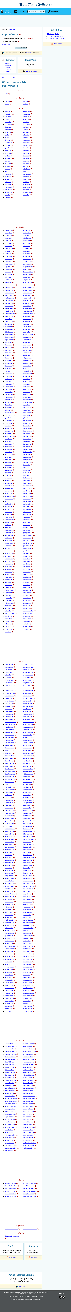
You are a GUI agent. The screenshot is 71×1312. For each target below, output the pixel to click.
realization (27, 941)
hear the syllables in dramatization (15, 782)
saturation (26, 587)
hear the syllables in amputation (14, 256)
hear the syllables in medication (13, 493)
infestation (27, 449)
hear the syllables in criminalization (35, 1054)
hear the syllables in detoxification (15, 1070)
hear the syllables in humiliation (32, 829)
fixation (7, 137)
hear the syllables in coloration (13, 282)
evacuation (27, 795)
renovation (27, 569)
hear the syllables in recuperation (14, 951)
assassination (9, 696)
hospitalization (28, 1083)
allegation (8, 251)
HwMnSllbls (35, 4)
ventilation (27, 626)
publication (27, 551)
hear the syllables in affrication (31, 246)
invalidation (9, 865)
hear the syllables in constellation (15, 308)
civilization (8, 709)
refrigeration (9, 956)
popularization (10, 1117)
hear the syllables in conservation (14, 306)
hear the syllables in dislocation (13, 358)
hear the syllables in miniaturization (16, 1191)
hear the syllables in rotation (30, 179)
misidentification (10, 1194)
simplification (28, 983)
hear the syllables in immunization (34, 836)
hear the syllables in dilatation (12, 355)
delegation (26, 332)
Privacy (27, 1296)
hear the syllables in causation (31, 114)
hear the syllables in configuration (33, 729)
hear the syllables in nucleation (13, 512)
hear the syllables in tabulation (31, 605)
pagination (8, 527)
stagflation (27, 184)
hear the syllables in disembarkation (16, 771)
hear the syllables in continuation (33, 737)
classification (9, 711)
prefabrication (28, 920)
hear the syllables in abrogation (13, 233)
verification (8, 1009)
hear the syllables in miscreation (14, 499)
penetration (8, 530)
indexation (8, 447)
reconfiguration (10, 1127)
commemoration (10, 722)
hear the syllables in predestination (16, 920)
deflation (26, 127)
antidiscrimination (29, 1183)
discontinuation (10, 1072)
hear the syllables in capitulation (14, 703)
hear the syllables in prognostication (16, 930)
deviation (26, 353)
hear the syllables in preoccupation (34, 922)
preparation (8, 540)
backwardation (28, 272)
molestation (27, 504)
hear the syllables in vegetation (13, 626)
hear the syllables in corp (9, 93)
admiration (27, 238)
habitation (26, 423)
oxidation (26, 525)
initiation (26, 852)
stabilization (27, 990)
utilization (8, 1006)
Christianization (28, 706)
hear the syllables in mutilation (32, 506)
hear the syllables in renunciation (33, 967)
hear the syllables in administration (34, 672)
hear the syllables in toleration (13, 611)
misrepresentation (11, 1101)
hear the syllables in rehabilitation (15, 1132)
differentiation (28, 1070)
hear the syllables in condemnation (15, 293)
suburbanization (28, 1145)
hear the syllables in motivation (13, 506)
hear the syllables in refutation (31, 561)
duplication (8, 368)
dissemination (9, 776)
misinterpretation (29, 1098)
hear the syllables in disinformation (16, 774)
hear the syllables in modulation (14, 504)
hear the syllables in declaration (13, 324)
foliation (8, 410)
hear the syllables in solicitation (32, 985)
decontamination (10, 1059)
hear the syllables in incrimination (34, 847)
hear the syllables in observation (32, 514)
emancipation (9, 790)
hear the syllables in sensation (12, 184)
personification (10, 1114)
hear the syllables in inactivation (32, 842)
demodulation (28, 753)
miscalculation (9, 886)
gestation (8, 145)
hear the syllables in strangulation (33, 600)
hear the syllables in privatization (15, 928)
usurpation (8, 619)
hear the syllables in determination (34, 763)
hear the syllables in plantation (31, 169)
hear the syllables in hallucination (33, 826)
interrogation (27, 860)
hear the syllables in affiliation (13, 675)
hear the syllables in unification (32, 1001)
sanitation (26, 585)
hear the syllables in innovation (13, 457)
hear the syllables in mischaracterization (38, 1191)
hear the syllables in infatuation (32, 849)
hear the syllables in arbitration (32, 264)
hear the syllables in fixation (11, 137)
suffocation (27, 603)
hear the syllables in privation (12, 171)
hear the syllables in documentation (16, 779)
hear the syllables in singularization (16, 1145)
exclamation (9, 387)
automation (8, 269)
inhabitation (9, 852)
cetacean (26, 117)
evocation (26, 381)
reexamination (28, 1130)
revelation (8, 582)
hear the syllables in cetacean (30, 116)
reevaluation (9, 1130)
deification (8, 750)
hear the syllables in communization (16, 724)
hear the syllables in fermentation (33, 402)
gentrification (27, 821)
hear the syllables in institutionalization (19, 1229)
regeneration (27, 956)
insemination (27, 855)
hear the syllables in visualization (15, 1150)
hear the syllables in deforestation (15, 748)
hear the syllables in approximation (34, 690)
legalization (9, 873)
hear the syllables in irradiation (32, 868)
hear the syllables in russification (15, 980)
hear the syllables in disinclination (34, 771)
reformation (9, 561)
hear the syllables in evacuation (32, 795)
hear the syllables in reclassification (16, 1124)
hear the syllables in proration (12, 174)
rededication (9, 954)
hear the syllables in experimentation (36, 1080)
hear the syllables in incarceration (33, 844)
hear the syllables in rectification (33, 948)
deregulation (9, 761)
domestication (28, 779)
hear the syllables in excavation (13, 384)
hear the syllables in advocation (13, 243)
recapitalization (28, 1194)
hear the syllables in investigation (33, 865)
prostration (27, 174)
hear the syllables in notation (30, 163)
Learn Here (33, 1257)
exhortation (8, 389)
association (8, 698)
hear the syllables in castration (13, 114)
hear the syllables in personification (16, 1114)
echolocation (27, 782)
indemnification (28, 1088)
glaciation (26, 418)
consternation (27, 308)
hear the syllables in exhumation (32, 389)
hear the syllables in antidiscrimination (37, 1183)
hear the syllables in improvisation (15, 842)
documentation (10, 779)
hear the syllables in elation (11, 135)
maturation (8, 491)
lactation (8, 153)
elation (7, 135)
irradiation (26, 868)
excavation (8, 384)
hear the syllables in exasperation (33, 802)
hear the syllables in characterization (35, 1049)
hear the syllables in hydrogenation (34, 831)
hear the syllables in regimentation (15, 959)
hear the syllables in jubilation (12, 475)
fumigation (27, 413)
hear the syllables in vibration (31, 195)
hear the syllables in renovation (32, 569)
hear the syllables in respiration (32, 577)
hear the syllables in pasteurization (34, 912)
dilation (26, 130)
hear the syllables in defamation (32, 326)
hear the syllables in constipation (14, 311)
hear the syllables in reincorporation (35, 1132)
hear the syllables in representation (34, 969)
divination (8, 366)
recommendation (10, 946)
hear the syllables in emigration (13, 376)
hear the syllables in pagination (13, 527)
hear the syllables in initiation (31, 852)
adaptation (8, 238)
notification (8, 899)
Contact (41, 1296)
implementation (28, 839)
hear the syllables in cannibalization (16, 1046)
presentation (27, 540)
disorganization (28, 1072)
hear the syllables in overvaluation (15, 1111)
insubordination (10, 1091)
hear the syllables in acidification (14, 1043)
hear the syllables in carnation (31, 111)
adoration (8, 241)
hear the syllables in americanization (17, 1183)
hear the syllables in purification (32, 933)
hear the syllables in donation (12, 132)
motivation (8, 506)
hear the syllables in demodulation (34, 753)
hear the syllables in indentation (32, 444)
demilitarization (28, 1186)
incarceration (27, 844)
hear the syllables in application (32, 261)
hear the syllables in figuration (31, 405)
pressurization (9, 925)
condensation (27, 293)
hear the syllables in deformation (14, 329)
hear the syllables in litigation (31, 483)
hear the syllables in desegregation (15, 763)
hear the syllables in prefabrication (34, 920)
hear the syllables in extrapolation (15, 813)
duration (26, 132)
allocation (26, 251)
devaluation (27, 766)
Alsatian (7, 111)
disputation (8, 360)
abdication (8, 230)
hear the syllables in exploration (32, 397)
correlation (27, 319)
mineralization (10, 1096)
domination (27, 366)
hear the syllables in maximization (15, 881)
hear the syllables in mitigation (13, 501)
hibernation (27, 426)
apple (8, 67)
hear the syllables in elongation (32, 371)
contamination (9, 737)
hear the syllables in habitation (31, 423)
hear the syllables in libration (30, 153)
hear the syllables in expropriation (15, 810)
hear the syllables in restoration (13, 579)
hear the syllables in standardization (35, 993)
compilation (9, 287)
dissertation (27, 360)
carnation (26, 111)
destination (8, 350)
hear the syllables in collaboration (33, 716)
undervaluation (28, 1148)
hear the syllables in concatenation (34, 724)
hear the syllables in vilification (13, 1011)
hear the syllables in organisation (33, 902)
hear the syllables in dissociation (33, 776)
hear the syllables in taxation (30, 189)
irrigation (26, 470)
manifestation (9, 878)
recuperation (9, 951)
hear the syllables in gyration (12, 148)
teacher (8, 69)
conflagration (9, 298)
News (16, 1296)
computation (9, 290)
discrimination (28, 769)
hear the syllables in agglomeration (34, 675)
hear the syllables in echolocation (33, 782)
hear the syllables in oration (29, 166)
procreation (8, 546)
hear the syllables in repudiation (14, 972)
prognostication (10, 930)
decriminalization (10, 1186)
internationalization (30, 1229)
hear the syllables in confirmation (15, 295)
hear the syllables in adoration (12, 240)
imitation (26, 428)
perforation (27, 530)
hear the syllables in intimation (13, 465)
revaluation (8, 977)
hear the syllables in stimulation (32, 598)
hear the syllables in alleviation (32, 677)
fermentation (27, 402)
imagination (9, 836)
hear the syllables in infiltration (13, 452)
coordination (27, 740)
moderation (27, 501)
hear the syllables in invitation (31, 467)
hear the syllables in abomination (33, 664)
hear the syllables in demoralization (16, 1064)
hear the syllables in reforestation (33, 954)
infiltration (8, 452)
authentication (28, 698)
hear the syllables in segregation (32, 590)
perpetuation (9, 915)
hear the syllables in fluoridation (32, 407)
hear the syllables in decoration (32, 324)
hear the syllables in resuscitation (15, 975)
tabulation (26, 606)
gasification (8, 821)
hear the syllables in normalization (34, 896)
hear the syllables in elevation (12, 371)
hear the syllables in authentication (34, 698)
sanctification (27, 980)
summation (8, 190)
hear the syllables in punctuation (14, 553)
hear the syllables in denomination (34, 755)
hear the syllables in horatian (30, 148)
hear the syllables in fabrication (13, 399)
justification (27, 870)
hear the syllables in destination (14, 350)
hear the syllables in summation (14, 189)
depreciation (27, 758)
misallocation (9, 883)
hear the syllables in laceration (31, 475)
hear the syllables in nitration (12, 163)
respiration (27, 577)
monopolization (28, 1101)
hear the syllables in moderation (32, 501)
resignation (8, 577)
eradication (8, 795)
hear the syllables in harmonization (16, 829)
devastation (8, 353)
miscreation (9, 499)
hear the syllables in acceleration (14, 667)
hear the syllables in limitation (31, 480)
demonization (9, 756)
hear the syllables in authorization (15, 701)
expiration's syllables (20, 34)
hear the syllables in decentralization (17, 1057)
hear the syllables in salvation (12, 182)
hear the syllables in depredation (14, 339)
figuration (26, 405)
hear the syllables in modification (14, 891)
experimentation (28, 1080)
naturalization (28, 1104)
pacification (27, 909)
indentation (27, 444)
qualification (9, 936)
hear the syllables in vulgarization (33, 1011)
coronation (8, 319)
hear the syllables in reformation (14, 561)
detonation (27, 350)
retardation (27, 580)
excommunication (11, 1080)
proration (8, 174)
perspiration (27, 533)
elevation (8, 371)
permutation (9, 533)
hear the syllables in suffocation (32, 603)
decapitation (9, 745)
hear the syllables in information (14, 454)
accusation (8, 235)
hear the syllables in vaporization (33, 1006)
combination (27, 282)
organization (9, 904)
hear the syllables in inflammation (34, 452)
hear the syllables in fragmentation (16, 412)
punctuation (9, 553)
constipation (9, 311)
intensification (28, 1091)
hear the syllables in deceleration (33, 745)
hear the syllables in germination (14, 418)
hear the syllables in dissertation (32, 360)
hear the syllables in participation (15, 912)
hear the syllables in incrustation (33, 441)
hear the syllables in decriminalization (18, 1186)
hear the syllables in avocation (12, 272)
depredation (9, 340)
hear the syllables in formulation (33, 410)
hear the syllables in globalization (15, 823)
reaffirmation (9, 941)
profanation (27, 546)
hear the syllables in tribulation (32, 616)
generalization (9, 1083)
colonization (9, 719)
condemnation (9, 293)
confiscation (27, 295)
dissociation (27, 776)
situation (26, 595)
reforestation (27, 954)
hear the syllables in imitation (31, 428)
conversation (9, 316)
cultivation (27, 321)
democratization (28, 1062)
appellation (8, 261)
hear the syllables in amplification (33, 682)
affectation (27, 243)
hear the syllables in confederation (15, 729)
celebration (8, 280)
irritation (8, 473)
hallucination (27, 826)
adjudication (9, 672)
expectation (8, 392)
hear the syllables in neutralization (15, 896)
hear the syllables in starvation (31, 187)
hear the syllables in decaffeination (34, 742)
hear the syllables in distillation (32, 363)
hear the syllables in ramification (14, 938)
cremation (8, 122)
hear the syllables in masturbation (33, 488)
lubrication (8, 486)
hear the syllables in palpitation (32, 527)
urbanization (27, 1003)
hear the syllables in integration (32, 462)
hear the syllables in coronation (13, 319)
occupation (8, 517)
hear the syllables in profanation (32, 545)
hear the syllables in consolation (32, 306)
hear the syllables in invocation (13, 470)
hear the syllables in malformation (15, 488)
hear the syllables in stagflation (32, 184)
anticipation (27, 685)
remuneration (27, 964)
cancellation (27, 277)
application (27, 261)
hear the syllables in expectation (14, 392)
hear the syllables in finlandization (15, 818)
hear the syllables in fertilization (33, 815)
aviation (26, 269)
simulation (8, 595)
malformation (9, 488)
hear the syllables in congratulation (34, 732)
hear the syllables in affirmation (14, 246)
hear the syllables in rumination (13, 585)
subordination (28, 996)
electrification (28, 1078)
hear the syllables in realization (32, 941)
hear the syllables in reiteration (13, 962)
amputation (8, 256)
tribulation (27, 616)
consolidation (27, 735)
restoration (8, 580)
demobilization (10, 1062)
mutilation (26, 506)
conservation (9, 306)
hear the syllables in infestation (32, 449)
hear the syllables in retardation (32, 579)
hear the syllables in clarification (32, 709)
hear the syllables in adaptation (13, 238)
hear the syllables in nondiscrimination (18, 1106)
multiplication (28, 891)
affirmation (8, 246)
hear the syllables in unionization (14, 1003)
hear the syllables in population (32, 538)
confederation (9, 730)
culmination (9, 321)
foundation (8, 143)
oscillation (8, 522)
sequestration (27, 593)
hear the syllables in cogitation (31, 279)
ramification (9, 938)
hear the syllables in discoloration (15, 769)
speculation (8, 598)
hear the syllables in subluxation (14, 603)
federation (8, 402)
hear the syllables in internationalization (38, 1229)
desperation (27, 347)
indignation (8, 449)
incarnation (27, 439)
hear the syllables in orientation (32, 904)
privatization (9, 928)
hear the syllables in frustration (32, 142)
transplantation (10, 613)
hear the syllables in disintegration (34, 774)
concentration (27, 290)
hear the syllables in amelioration (33, 680)
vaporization (27, 1006)
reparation (8, 572)
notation (26, 163)
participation (9, 912)
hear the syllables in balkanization (34, 701)
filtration (26, 135)
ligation (7, 156)
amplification (27, 683)
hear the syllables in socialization (14, 985)
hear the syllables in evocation (31, 381)
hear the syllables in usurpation (13, 618)
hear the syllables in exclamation (14, 386)
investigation (27, 865)
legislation (8, 478)
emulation (26, 376)
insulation (8, 462)
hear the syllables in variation (31, 624)
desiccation (8, 345)
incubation (8, 444)
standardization (28, 993)
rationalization (10, 1119)
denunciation (9, 758)
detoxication (9, 766)
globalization (9, 823)
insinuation (8, 857)
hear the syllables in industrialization (36, 1188)
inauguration (9, 844)
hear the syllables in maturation (13, 491)
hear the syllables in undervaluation (35, 1148)
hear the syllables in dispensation (33, 358)
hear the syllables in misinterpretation (36, 1098)
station (25, 104)
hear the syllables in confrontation (34, 298)
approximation (28, 690)
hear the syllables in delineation (14, 753)
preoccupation (28, 923)
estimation (8, 381)
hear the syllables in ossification (14, 909)
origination (8, 907)
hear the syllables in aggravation (14, 248)
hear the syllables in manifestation (15, 878)
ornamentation (28, 907)
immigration (9, 431)
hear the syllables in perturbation (14, 535)
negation (26, 161)
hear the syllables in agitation (31, 248)
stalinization (9, 993)
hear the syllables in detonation (32, 350)
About (10, 1296)
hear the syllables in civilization (13, 709)
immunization (28, 836)
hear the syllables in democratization (35, 1062)
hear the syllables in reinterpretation (17, 1135)
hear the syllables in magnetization (16, 875)
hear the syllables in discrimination (34, 769)
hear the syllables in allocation (31, 251)
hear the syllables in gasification (14, 821)
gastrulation (9, 415)
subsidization (9, 998)
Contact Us (28, 52)
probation (26, 171)
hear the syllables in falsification (14, 815)
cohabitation (9, 717)
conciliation (9, 727)
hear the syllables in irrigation (31, 470)
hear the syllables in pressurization (15, 925)
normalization (28, 896)
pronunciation (9, 933)
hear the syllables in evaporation (32, 797)
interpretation (9, 860)
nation (25, 101)
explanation (9, 394)
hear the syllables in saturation (31, 587)
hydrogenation (28, 831)
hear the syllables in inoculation (14, 855)
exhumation (27, 389)
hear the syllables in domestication (34, 779)
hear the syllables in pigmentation (34, 535)
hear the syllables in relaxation (31, 566)
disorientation (9, 1075)
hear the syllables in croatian (30, 122)
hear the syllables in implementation (35, 839)
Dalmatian (26, 124)
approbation (9, 264)
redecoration (27, 951)
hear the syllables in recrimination (15, 948)
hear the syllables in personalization (35, 1111)
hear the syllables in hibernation (32, 426)
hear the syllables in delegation (32, 332)
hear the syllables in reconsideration (35, 1127)
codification (9, 714)
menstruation (9, 496)
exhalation (26, 387)
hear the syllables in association (13, 698)
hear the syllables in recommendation (17, 946)
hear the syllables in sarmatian (13, 587)
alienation (8, 677)
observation (27, 514)
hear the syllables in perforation (32, 530)
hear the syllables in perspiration (33, 532)
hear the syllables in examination (14, 802)
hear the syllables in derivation (13, 342)
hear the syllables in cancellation (33, 277)
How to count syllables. (55, 36)
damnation (8, 127)
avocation (8, 272)
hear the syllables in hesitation (13, 426)
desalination (27, 761)
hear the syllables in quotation (12, 176)
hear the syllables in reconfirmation (34, 946)
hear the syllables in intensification (34, 1090)
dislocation (8, 358)
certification (9, 706)
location (26, 156)
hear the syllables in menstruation (15, 496)
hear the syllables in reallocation (14, 943)
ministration (27, 496)
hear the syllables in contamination (16, 737)
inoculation (8, 855)
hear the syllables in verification (14, 1008)
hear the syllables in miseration (32, 499)
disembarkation (10, 771)
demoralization (10, 1064)
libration (26, 153)
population (27, 538)
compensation (28, 285)
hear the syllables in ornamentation (34, 907)
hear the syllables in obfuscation (32, 512)
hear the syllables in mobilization (15, 888)
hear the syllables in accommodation (35, 667)
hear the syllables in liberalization (15, 1093)
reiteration (8, 962)
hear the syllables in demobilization (16, 1062)
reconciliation (27, 1124)
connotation (9, 303)
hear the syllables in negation (30, 161)
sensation (8, 184)
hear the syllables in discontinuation (16, 1072)
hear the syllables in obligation (13, 514)
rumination (8, 585)
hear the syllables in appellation (14, 261)
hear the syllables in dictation (12, 129)
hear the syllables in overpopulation (16, 1109)
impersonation (9, 839)
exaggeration (27, 800)
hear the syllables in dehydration (14, 332)
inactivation (27, 842)
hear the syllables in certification (14, 706)
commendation (10, 285)
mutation (26, 158)
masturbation (27, 488)
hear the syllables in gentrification (34, 821)
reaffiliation (27, 1119)
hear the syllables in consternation (34, 308)
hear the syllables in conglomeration (16, 732)
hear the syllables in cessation (12, 116)
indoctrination (9, 850)
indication (26, 447)
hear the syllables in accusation (13, 235)
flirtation (26, 137)
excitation (26, 384)
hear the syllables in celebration (13, 279)
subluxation (9, 603)
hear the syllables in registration (14, 564)
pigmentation (27, 535)
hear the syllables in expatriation (33, 808)
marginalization (28, 1093)
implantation (27, 431)
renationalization (10, 1196)
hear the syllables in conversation (14, 316)
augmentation (28, 267)
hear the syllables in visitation (12, 632)
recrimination (9, 949)
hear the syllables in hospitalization (35, 1083)
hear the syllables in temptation (13, 192)
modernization (28, 889)
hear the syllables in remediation (14, 964)
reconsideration (28, 1127)
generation (27, 415)
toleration (8, 611)
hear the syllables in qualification (14, 935)
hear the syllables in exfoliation (13, 805)
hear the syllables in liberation (12, 480)
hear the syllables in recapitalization (35, 1194)
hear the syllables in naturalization (34, 1103)
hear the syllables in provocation (14, 551)
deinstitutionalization (12, 1236)
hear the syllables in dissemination (15, 776)
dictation (8, 130)
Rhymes (10, 29)
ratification (27, 938)
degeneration (27, 748)
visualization (9, 1151)
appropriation (9, 690)
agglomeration (28, 675)
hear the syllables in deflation (31, 127)
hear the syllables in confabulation (34, 727)
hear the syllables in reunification (14, 1140)
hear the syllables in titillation (31, 608)
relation (7, 179)
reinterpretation (10, 1135)
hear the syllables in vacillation (13, 621)
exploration (27, 397)
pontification (9, 917)
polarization (27, 915)
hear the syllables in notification (14, 899)
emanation (8, 373)
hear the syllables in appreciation (33, 688)
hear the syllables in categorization (16, 1049)
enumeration (27, 790)
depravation (27, 337)
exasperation (27, 803)
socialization (9, 985)
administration (28, 672)
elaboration (8, 787)
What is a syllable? (53, 34)
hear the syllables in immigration (14, 431)
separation (8, 593)
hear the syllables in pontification (15, 917)
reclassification (10, 1124)
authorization (9, 701)
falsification (9, 816)
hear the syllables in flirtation (31, 137)
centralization (28, 703)
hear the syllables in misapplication (34, 883)
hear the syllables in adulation (31, 240)
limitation (26, 480)
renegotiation (9, 1137)
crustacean (8, 124)
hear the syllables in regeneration (33, 956)
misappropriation (29, 1096)
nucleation (8, 512)
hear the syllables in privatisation (33, 925)
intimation (8, 465)
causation (26, 114)
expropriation (9, 810)
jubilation (8, 475)
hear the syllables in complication (33, 287)
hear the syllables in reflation (30, 176)
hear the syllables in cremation (13, 122)
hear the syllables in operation (31, 517)
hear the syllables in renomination (15, 967)
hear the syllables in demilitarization (35, 1186)
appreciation (27, 688)
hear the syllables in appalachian (14, 688)
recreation (26, 559)
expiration (26, 392)
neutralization (9, 896)
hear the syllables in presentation (33, 540)
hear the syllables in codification (14, 714)
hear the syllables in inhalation (31, 454)
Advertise (34, 1296)
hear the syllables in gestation (12, 145)
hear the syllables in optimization (15, 902)
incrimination (27, 847)
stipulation (8, 600)
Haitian (7, 101)
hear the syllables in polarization (33, 915)
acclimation (27, 233)
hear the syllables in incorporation (15, 847)
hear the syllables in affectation (32, 243)
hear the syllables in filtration (31, 135)
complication (27, 287)
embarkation (27, 373)
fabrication (8, 400)
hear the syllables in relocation (13, 569)
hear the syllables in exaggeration (33, 800)
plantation (26, 169)
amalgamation (9, 680)
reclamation (9, 559)
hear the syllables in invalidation (14, 865)
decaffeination (28, 743)
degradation (27, 329)
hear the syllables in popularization (16, 1116)
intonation (26, 465)
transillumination (10, 1148)
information (9, 454)
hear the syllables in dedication (13, 326)
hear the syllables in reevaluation (14, 1130)
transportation (28, 613)
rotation (26, 179)
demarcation (9, 334)
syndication (8, 606)
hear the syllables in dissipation (13, 363)
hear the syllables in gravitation (13, 423)
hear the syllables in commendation (16, 285)
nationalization (10, 1104)
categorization (9, 1049)
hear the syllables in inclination (13, 441)
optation (7, 166)
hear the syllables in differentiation (34, 1070)
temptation (8, 192)
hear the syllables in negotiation (32, 894)
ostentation (27, 522)
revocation (26, 582)
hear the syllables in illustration (13, 428)
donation (8, 132)
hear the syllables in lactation (12, 153)
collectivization (10, 1051)
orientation (27, 904)
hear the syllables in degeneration (33, 748)
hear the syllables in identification (15, 1085)
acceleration (9, 667)
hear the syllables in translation (32, 192)
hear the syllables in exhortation (14, 389)
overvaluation (9, 1111)
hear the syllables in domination (32, 366)
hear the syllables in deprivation (32, 339)
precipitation (27, 917)
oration (25, 166)
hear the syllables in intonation (32, 465)
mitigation (8, 501)
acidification (9, 1044)
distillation (27, 363)
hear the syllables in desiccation (13, 345)
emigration (8, 376)
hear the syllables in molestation (33, 504)
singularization (10, 1145)
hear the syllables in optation (12, 166)
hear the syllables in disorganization (35, 1072)
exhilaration (27, 805)
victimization (27, 1009)
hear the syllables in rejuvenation (33, 962)
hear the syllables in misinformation (35, 886)
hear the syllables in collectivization (16, 1051)
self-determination (29, 1143)
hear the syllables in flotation (12, 140)
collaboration (27, 717)
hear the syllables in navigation (13, 509)
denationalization (10, 1188)
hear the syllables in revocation (32, 582)
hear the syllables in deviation (31, 352)
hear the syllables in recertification (34, 1122)
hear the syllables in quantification (34, 935)
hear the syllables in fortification (33, 818)
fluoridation (27, 407)
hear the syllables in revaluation (14, 977)
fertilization (27, 816)
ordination (26, 520)
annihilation (9, 685)
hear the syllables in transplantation (16, 613)
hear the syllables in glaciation (31, 418)
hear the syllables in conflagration (15, 298)
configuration (27, 730)
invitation (26, 467)
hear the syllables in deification (13, 750)
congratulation (28, 732)
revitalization (27, 1140)
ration (7, 104)
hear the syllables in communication (35, 722)
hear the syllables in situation (31, 595)
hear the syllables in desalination (33, 761)
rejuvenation (27, 962)
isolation (26, 473)
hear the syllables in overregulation (34, 1109)
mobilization (9, 889)
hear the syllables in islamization (14, 870)
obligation (8, 514)
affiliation (8, 675)
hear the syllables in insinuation (14, 857)
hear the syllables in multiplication (34, 891)
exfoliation (8, 805)
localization (27, 873)
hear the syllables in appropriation (15, 690)
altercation (27, 254)
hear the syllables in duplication (14, 368)
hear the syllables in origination (13, 907)
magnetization (9, 876)
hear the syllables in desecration (32, 342)
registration (9, 564)
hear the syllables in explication (32, 394)
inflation (26, 150)
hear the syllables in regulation (31, 564)
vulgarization (27, 1011)
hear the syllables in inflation (30, 150)
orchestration (9, 520)
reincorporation (28, 1132)
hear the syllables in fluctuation (13, 407)
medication (8, 493)
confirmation (9, 295)
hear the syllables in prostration (32, 174)
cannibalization (10, 1046)
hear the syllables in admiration (32, 238)
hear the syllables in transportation (34, 613)
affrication (26, 246)
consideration (9, 735)
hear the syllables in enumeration (33, 789)
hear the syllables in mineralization (16, 1096)
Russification (9, 980)
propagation (9, 548)
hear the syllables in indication (31, 446)
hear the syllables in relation (11, 179)
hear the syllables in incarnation (32, 439)
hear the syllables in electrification (34, 1077)
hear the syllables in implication (14, 433)
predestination (9, 920)
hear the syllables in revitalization (33, 1140)
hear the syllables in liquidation (13, 483)
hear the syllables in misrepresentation (18, 1101)
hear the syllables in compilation (14, 287)
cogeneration (27, 714)
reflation (26, 177)
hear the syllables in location (30, 156)
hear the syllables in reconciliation (34, 1124)
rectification (27, 949)
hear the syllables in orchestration (15, 519)
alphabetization (28, 1044)
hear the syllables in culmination (14, 321)
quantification (28, 936)
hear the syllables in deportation (14, 337)
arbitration (27, 264)
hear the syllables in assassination (15, 696)
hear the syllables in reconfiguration (16, 1127)
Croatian (26, 122)
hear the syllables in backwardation (34, 272)
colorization (27, 719)
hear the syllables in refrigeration (14, 956)
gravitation (8, 423)
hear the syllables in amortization (15, 682)
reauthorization (10, 1122)
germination (9, 418)
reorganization (28, 1137)
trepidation (8, 616)
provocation (9, 551)
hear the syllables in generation (32, 415)
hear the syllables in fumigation (32, 412)
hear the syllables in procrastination (35, 928)
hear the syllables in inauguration (15, 844)
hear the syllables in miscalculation (16, 886)
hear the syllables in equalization (14, 792)
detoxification (9, 1070)
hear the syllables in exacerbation (14, 800)
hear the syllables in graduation (13, 420)
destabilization (28, 1067)
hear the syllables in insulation (13, 462)
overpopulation (10, 1109)
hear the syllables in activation (31, 235)
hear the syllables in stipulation (13, 600)
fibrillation (8, 405)
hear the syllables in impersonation (16, 839)
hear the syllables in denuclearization (36, 1064)
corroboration (9, 743)
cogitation (26, 280)
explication (27, 394)
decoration (26, 324)
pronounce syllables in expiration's (18, 41)
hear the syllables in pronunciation (15, 933)
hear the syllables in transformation (35, 611)
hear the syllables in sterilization (14, 995)
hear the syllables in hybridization (15, 831)
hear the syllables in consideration (15, 735)
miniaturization (10, 1191)
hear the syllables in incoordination (16, 1088)
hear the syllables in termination (14, 608)
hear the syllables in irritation (12, 472)
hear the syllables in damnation (13, 127)
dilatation (8, 355)
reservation (27, 574)
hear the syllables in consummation (16, 313)
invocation (8, 470)
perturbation (9, 535)
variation (26, 624)
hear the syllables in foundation (13, 142)
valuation (8, 624)
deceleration (27, 745)
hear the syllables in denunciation (15, 758)
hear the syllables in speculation (14, 598)
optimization (9, 902)
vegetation (8, 626)
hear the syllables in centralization (34, 703)
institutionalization (11, 1229)
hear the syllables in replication (32, 572)
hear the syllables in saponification (15, 1143)
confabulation (28, 727)
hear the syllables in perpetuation (15, 915)
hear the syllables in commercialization (37, 1051)
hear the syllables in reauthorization (16, 1122)
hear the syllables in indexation (13, 446)
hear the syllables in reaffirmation (15, 941)
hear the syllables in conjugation (32, 300)
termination (9, 608)
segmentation (9, 590)
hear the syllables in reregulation (33, 972)
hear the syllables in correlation (32, 319)
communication (28, 722)
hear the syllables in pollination (13, 538)
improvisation (9, 842)
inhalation (26, 454)
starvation (26, 187)
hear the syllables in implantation (33, 431)
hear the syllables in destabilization (35, 1067)
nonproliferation (28, 1106)
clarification (27, 709)
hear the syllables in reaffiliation (32, 1119)
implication (8, 433)
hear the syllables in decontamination (17, 1059)
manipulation (27, 878)
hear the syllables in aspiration (13, 266)
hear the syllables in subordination (34, 995)
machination (27, 486)
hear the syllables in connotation (14, 303)
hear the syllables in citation (11, 119)
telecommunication (29, 1196)
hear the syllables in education (31, 368)
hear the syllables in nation (29, 101)
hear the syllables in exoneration (14, 808)
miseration (27, 499)
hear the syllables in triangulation (15, 1001)
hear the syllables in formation (31, 140)
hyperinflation (9, 834)
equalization (9, 792)
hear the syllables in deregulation (14, 761)
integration (27, 462)
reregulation (27, 972)
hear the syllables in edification (13, 784)
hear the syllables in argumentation (16, 693)
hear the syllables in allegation (13, 251)
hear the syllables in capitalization (34, 1046)
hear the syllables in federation (13, 402)
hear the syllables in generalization (16, 1083)
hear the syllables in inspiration (32, 457)
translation (27, 192)
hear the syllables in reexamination (34, 1130)
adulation (26, 241)
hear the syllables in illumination (33, 834)
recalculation (27, 943)
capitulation (9, 703)
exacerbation (9, 800)
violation (26, 629)
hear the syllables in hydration (12, 150)
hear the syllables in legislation (13, 478)
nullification (27, 899)
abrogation (8, 233)
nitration (8, 163)
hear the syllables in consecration (33, 303)
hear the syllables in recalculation (33, 943)
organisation (27, 902)
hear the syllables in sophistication (15, 988)
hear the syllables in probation (31, 171)
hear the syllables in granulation (32, 420)
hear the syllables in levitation (31, 478)
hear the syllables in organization (14, 904)
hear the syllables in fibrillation (13, 405)
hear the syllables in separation (13, 592)
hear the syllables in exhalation (32, 386)
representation (28, 969)
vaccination (27, 619)
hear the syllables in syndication (14, 605)
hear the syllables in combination (33, 282)
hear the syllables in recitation (31, 556)
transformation (28, 611)
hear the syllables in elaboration (14, 787)
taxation (26, 190)
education (26, 368)
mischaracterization (29, 1191)
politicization (27, 1114)
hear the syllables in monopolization (35, 1101)
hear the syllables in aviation (30, 269)
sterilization (9, 996)
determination (28, 763)
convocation (27, 316)
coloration (8, 282)
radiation (26, 553)
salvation (8, 182)
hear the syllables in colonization (14, 719)
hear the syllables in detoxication (14, 766)
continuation (27, 737)
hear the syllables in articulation (32, 693)
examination (9, 803)
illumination (27, 834)
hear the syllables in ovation (11, 169)
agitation (26, 248)
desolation (8, 347)
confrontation (27, 298)
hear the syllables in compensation (34, 285)
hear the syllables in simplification (34, 982)
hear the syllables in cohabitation (14, 716)
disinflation (27, 355)
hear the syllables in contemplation (34, 313)
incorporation (9, 847)
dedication (8, 327)
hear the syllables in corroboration (15, 742)
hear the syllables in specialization (34, 988)
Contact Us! (22, 1286)
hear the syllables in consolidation (34, 735)
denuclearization (28, 1064)
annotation (27, 259)
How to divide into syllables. (57, 38)
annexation (8, 259)
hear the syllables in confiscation (33, 295)
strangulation (27, 600)
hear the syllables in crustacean (13, 124)
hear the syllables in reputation (13, 574)
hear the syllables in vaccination (32, 618)
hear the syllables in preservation (14, 543)
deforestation (9, 748)
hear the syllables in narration (12, 161)
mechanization (28, 881)
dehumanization (28, 1059)
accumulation (27, 670)
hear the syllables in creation (30, 119)
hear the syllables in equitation (13, 379)
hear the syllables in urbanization (33, 1003)
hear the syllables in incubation (13, 444)
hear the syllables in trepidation (13, 616)
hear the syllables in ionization (13, 868)
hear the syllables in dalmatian (31, 124)
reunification (9, 1140)
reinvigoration (28, 1135)
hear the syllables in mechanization (34, 881)
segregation (27, 590)
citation (7, 119)
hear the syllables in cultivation (32, 321)
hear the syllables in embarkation (33, 373)
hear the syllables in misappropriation (36, 1096)
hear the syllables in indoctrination (15, 849)
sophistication (9, 988)
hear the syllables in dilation (30, 129)
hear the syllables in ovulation (12, 525)
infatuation (27, 850)
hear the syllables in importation (33, 433)
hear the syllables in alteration (12, 253)
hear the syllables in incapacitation (34, 1085)
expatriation (27, 808)
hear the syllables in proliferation (33, 930)
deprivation (27, 340)
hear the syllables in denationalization (18, 1188)
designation (27, 345)
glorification (27, 823)
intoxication (27, 863)
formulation (27, 410)
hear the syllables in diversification (15, 1077)
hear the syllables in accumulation (33, 669)
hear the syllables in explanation (14, 394)
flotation (8, 140)
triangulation (9, 1001)
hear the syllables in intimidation (14, 862)
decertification (28, 1057)
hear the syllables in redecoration (33, 951)
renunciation (27, 967)
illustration (8, 428)
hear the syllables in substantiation (34, 998)
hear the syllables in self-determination (37, 1143)
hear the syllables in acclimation (32, 233)
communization (10, 724)
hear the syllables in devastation (14, 352)
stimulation (27, 598)
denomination (28, 756)
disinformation (10, 774)
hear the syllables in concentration (34, 290)
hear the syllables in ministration (33, 496)
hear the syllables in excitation (31, 384)
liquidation (8, 483)
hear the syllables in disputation (14, 360)
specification (9, 990)
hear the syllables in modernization (34, 888)
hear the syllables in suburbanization (35, 1145)
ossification (8, 909)
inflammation (27, 452)
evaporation (27, 797)
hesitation (8, 426)
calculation (27, 274)
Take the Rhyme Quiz (31, 71)
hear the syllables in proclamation (33, 543)
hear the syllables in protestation (33, 548)
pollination (8, 538)
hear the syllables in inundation (13, 467)
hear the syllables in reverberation (33, 977)
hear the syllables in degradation (33, 329)
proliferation (27, 930)
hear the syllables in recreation (31, 559)
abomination (27, 664)
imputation (27, 436)
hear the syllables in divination (13, 366)
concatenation (28, 724)
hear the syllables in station (29, 104)
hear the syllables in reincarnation (33, 959)
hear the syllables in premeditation (15, 922)
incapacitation (28, 1085)
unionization (9, 1003)
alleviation (26, 677)
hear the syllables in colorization (33, 719)
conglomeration (10, 732)
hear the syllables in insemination (33, 855)
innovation (8, 457)
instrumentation (28, 857)
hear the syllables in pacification (32, 909)
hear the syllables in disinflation (32, 355)
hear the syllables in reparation (13, 572)
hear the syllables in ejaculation (32, 784)
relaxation (26, 566)
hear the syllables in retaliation (32, 975)
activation (26, 235)
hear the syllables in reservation (32, 574)
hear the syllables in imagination (14, 836)
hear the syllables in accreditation (15, 669)
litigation (26, 483)
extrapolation (9, 813)
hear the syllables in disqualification (35, 1075)
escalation (26, 379)
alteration (8, 254)
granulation (27, 420)
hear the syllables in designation (32, 345)
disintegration (28, 774)
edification (8, 784)
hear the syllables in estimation (13, 381)
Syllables (4, 78)
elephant (8, 65)
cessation (8, 117)
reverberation (27, 977)
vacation (7, 195)
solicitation (27, 985)
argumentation (10, 693)
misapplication (28, 883)
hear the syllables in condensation (33, 293)
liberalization (9, 1093)
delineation (8, 753)
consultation (27, 311)
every (8, 71)
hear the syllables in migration (13, 158)
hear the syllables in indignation (14, 449)
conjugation (27, 300)
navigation (8, 509)
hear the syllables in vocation (12, 197)
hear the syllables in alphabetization (35, 1043)
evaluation (8, 797)
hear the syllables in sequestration (34, 592)
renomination (9, 967)
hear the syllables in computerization (17, 1054)
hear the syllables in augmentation (34, 266)
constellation (9, 308)
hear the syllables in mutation (31, 158)
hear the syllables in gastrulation (14, 415)
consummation (10, 314)
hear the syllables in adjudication (14, 672)
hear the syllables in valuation (12, 624)
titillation (26, 608)
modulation (8, 504)
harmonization (10, 829)
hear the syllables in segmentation (15, 590)
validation (26, 621)
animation (26, 256)
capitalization (27, 1046)
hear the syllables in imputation (32, 436)
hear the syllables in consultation (33, 311)
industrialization (28, 1188)
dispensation (27, 358)
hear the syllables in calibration (13, 277)
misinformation (28, 886)
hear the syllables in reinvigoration (34, 1135)
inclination (8, 441)
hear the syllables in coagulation (32, 711)
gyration (7, 148)
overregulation (28, 1109)
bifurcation (8, 274)
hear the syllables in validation (31, 621)
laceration (26, 475)
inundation (8, 467)
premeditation (9, 923)
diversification (9, 1078)
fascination (27, 400)
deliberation (27, 750)
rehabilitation (9, 1132)
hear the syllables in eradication (13, 795)
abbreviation (9, 664)
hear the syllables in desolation (13, 347)
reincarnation (27, 959)
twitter (63, 1297)
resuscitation (9, 975)
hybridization (9, 831)
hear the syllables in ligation (11, 156)
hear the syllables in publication (32, 551)
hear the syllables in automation (14, 269)
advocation (8, 243)
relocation (8, 569)
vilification (8, 1011)
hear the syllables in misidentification (17, 1194)
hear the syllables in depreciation (33, 758)
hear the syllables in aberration (31, 230)
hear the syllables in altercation (32, 253)
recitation (26, 556)
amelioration (27, 680)
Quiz (14, 29)
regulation (26, 564)
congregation (9, 300)
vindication (8, 629)
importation (27, 433)
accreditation (9, 670)
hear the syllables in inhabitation (14, 852)
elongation (27, 371)
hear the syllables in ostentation (32, 522)
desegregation (9, 763)
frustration (27, 143)
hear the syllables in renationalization (17, 1196)
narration (8, 161)
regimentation (9, 959)
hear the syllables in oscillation (13, 522)
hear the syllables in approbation (14, 264)
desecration (27, 342)
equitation (8, 379)
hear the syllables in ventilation (32, 626)
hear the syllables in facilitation (32, 813)
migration (8, 158)
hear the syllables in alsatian (11, 111)
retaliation (26, 975)
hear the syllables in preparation (14, 540)
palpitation (27, 527)
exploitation (9, 397)
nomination (27, 509)
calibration (8, 277)
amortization (9, 683)
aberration (26, 230)
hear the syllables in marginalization (35, 1093)
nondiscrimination (11, 1106)
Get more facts (12, 1257)
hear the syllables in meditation (32, 493)
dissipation (8, 363)
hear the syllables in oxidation (31, 525)
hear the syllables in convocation (33, 316)
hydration (8, 150)
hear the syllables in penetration (14, 530)
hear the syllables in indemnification (35, 1088)
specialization (28, 988)
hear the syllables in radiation (31, 553)
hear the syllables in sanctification (33, 980)
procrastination (28, 928)
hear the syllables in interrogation (33, 860)
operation (26, 517)
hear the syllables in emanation (13, 373)
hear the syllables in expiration (31, 392)
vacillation (8, 621)
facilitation (27, 813)
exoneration (9, 808)
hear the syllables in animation (31, 256)
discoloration (9, 769)
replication (27, 572)
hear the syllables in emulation (31, 376)
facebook (60, 1297)
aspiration (8, 267)
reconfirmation (28, 946)
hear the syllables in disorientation (15, 1075)
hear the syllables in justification (32, 870)
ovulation (8, 525)
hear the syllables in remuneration (34, 964)
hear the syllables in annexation (13, 259)
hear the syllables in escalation (31, 379)
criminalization (28, 1054)
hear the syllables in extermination (34, 810)
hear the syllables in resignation (14, 577)
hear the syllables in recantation (14, 556)
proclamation (27, 543)
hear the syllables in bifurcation (13, 274)
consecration (27, 303)
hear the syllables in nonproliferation (36, 1106)
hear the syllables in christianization (35, 706)
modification (9, 891)
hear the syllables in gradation (31, 145)
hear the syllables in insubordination (17, 1090)
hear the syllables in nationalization (16, 1103)
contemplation (28, 314)
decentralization (10, 1057)
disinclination (27, 771)
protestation (27, 548)
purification (27, 933)
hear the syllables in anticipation (33, 685)
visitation (8, 632)
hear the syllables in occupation (13, 517)
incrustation (27, 441)
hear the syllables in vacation (12, 195)
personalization (28, 1111)
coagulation (27, 711)
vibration (26, 195)
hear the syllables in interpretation (15, 860)
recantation (8, 556)
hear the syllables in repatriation (14, 969)
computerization (10, 1054)
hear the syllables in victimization (33, 1008)
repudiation (8, 972)
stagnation (8, 187)
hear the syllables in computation (14, 290)
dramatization (9, 782)
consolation (27, 306)
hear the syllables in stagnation (13, 187)
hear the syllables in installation (14, 459)
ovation (7, 169)
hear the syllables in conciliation (14, 727)
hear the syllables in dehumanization (35, 1059)
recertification (28, 1122)
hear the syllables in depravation (32, 337)
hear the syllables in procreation (14, 545)
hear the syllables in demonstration (34, 334)
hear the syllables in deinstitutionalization (6, 1238)
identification (9, 1085)
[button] (44, 11)
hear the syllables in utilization (13, 1006)
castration (8, 114)
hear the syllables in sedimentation (16, 982)
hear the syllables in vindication (13, 629)
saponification (9, 1143)
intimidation (9, 863)
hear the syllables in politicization (33, 1114)
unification (27, 1001)
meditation (27, 493)
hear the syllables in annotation (32, 259)
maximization (9, 881)
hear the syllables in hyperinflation (15, 834)
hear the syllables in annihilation (14, 685)
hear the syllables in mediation (31, 491)
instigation (27, 460)
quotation (8, 177)
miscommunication (11, 1098)
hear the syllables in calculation (32, 274)
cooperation (9, 740)
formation (26, 140)
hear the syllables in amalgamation (16, 680)
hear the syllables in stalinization (14, 993)
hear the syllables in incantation (14, 439)
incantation (8, 439)
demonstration (28, 334)
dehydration (9, 332)
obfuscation (27, 512)
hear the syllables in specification (14, 990)
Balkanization (27, 701)
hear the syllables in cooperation (14, 740)
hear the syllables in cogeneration (33, 714)
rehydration (8, 566)
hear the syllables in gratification (14, 826)
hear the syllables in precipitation (33, 917)
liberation (8, 480)
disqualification (28, 1075)
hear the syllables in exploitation (14, 397)
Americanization (10, 1183)
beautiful (8, 63)
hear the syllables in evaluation (13, 797)
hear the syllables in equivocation (33, 792)
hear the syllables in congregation (15, 300)
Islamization (9, 870)
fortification (27, 818)
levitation (26, 478)
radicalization (27, 1117)
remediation (9, 964)
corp (6, 94)
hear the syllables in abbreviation (14, 664)
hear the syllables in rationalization (16, 1119)
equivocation (27, 792)
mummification (10, 894)
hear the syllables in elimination (32, 787)
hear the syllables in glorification (33, 823)
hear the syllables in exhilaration (33, 805)
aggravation (9, 248)
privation (8, 171)
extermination (28, 810)
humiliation (27, 829)
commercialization (29, 1051)
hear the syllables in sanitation (31, 585)
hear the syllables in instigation (32, 459)
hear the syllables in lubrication (13, 485)
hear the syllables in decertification (34, 1057)
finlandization (9, 818)
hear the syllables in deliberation (33, 750)
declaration (8, 324)
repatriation (9, 969)
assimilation (27, 696)
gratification (9, 826)
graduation (8, 420)
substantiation (28, 998)
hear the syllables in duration (30, 132)
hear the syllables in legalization (14, 873)
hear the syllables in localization (32, 873)
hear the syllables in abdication (13, 230)
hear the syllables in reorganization (34, 1137)
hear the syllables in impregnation (15, 436)
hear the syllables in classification (15, 711)
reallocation (9, 943)
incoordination (10, 1088)
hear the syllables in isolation (30, 472)
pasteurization (28, 912)
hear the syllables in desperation (32, 347)
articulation (27, 693)
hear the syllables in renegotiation (15, 1137)
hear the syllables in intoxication (33, 862)
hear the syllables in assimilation (33, 696)
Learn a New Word (21, 48)
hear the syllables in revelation (13, 582)
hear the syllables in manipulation (33, 878)
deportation (9, 337)
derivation (8, 342)
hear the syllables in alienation (13, 677)
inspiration (27, 457)
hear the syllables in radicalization (34, 1116)
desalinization (9, 1067)
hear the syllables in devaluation (32, 766)
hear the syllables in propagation (14, 548)
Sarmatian (8, 587)
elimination (27, 787)
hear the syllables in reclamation (14, 559)
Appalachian (9, 688)
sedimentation (9, 983)
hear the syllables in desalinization (15, 1067)
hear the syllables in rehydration (14, 566)
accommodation (28, 667)
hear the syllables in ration (10, 104)
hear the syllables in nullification (33, 899)
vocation (7, 197)
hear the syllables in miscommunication (19, 1098)
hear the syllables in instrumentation (35, 857)
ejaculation (27, 784)
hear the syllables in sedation (30, 182)
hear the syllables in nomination (32, 509)
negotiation (27, 894)
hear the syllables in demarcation (14, 334)
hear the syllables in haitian (11, 101)
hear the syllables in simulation (13, 595)
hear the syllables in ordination (32, 519)
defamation (27, 327)
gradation (26, 145)
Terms (21, 1296)
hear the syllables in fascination (32, 399)
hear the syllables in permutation (14, 532)
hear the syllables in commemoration (17, 722)
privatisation (27, 925)
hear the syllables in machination (33, 485)
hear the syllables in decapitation (14, 745)
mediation (26, 491)
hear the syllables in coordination (33, 740)
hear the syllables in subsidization (15, 998)
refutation (26, 561)
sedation (26, 182)
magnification (28, 876)
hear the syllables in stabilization (33, 990)
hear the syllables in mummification (16, 894)
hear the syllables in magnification (34, 875)
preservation (9, 543)
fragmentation (9, 413)
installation (8, 460)
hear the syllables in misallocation (15, 883)
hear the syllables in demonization (15, 755)
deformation (9, 329)
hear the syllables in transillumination (18, 1148)
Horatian (26, 148)
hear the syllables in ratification (32, 938)
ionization (8, 868)
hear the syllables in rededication (14, 954)
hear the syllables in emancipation (15, 789)
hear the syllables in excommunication (18, 1080)
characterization (28, 1049)
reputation (8, 574)
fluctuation (8, 407)
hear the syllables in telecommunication (37, 1196)
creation (26, 119)
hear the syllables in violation (31, 629)
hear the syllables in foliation (12, 410)
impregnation (9, 436)
